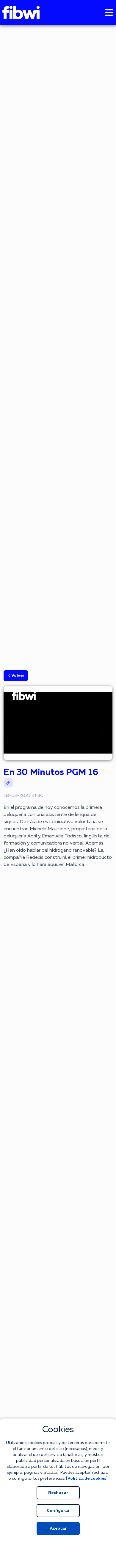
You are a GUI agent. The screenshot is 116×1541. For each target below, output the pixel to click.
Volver (17, 676)
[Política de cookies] (87, 1478)
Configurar (58, 1511)
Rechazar (58, 1493)
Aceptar (58, 1528)
